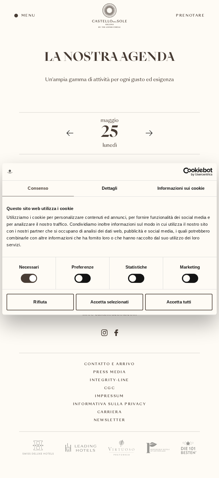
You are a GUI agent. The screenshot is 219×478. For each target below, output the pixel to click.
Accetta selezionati (109, 301)
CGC (109, 388)
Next (146, 133)
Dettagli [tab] (109, 188)
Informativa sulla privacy (109, 404)
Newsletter (109, 420)
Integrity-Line (109, 380)
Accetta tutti (179, 301)
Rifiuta (40, 301)
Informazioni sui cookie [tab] (180, 188)
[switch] (82, 278)
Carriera (109, 412)
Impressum (109, 396)
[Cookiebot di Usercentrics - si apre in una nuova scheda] (187, 171)
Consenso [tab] (38, 188)
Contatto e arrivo (109, 364)
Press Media (109, 372)
